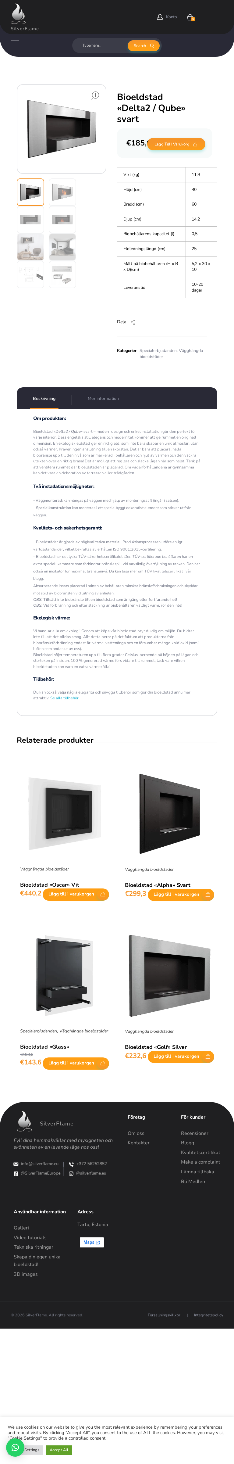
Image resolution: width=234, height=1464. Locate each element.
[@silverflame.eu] (71, 1173)
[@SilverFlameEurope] (16, 1173)
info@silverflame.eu (40, 1164)
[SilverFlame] (18, 13)
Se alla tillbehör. (64, 698)
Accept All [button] (59, 1450)
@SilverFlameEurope (41, 1173)
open (95, 95)
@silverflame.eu (91, 1173)
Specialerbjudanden (158, 350)
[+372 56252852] (71, 1164)
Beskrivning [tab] (44, 398)
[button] (15, 1447)
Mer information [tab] (103, 398)
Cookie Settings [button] (25, 1450)
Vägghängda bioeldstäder (44, 869)
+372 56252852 (91, 1164)
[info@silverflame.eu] (16, 1164)
